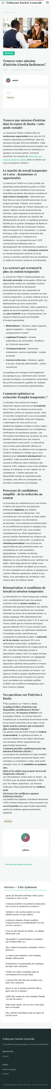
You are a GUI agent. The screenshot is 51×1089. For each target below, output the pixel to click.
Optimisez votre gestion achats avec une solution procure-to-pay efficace (23, 913)
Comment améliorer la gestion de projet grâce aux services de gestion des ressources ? (25, 905)
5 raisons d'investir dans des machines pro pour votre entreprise (24, 981)
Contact (5, 1074)
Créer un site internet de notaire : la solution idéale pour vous (25, 932)
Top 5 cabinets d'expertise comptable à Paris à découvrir (25, 948)
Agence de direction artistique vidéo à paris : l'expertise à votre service (25, 896)
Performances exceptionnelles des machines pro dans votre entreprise (25, 964)
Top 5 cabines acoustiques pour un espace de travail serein (25, 1014)
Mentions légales (9, 1069)
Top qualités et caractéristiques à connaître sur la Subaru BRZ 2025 (24, 940)
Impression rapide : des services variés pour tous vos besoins (25, 1005)
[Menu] (47, 2)
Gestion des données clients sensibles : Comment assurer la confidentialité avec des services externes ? (25, 923)
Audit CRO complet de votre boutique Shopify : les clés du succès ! (25, 997)
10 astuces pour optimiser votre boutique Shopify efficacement (23, 956)
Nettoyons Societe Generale (21, 2)
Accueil (6, 12)
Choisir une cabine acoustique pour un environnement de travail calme (22, 973)
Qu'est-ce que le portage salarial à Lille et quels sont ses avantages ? (24, 989)
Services (14, 12)
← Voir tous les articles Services (17, 864)
